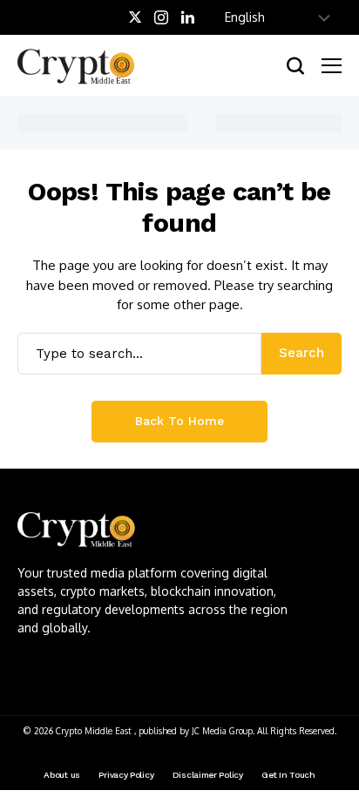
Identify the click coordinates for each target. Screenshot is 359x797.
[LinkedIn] (187, 17)
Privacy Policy (125, 775)
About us (62, 775)
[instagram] (161, 17)
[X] (135, 18)
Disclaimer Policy (208, 775)
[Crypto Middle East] (82, 65)
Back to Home (179, 421)
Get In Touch (288, 775)
